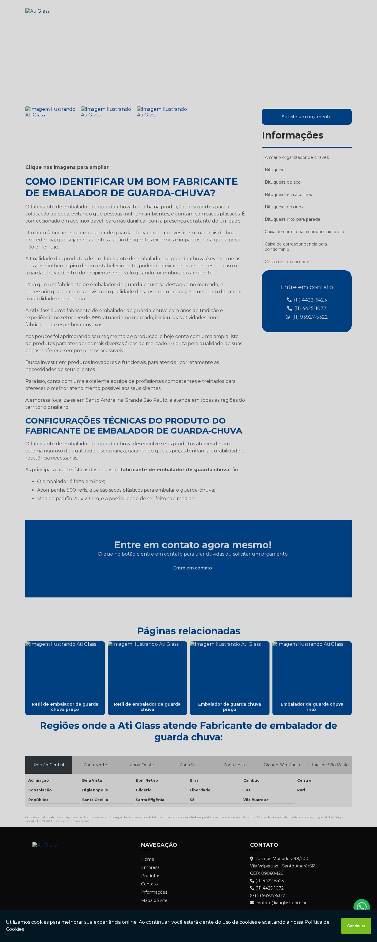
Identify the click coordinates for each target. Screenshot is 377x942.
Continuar (356, 926)
